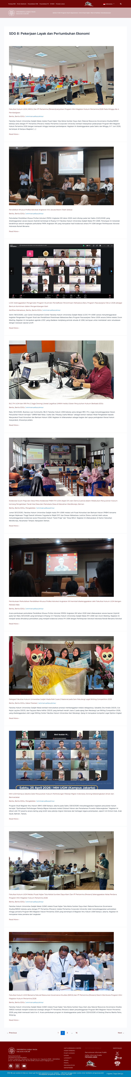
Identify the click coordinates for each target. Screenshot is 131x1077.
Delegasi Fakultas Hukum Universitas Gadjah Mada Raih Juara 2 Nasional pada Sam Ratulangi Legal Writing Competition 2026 (60, 699)
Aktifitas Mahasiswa (17, 310)
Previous (12, 1033)
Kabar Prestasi (31, 703)
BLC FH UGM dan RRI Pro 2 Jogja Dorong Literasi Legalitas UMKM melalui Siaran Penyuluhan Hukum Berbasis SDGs (56, 404)
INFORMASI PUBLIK (93, 1048)
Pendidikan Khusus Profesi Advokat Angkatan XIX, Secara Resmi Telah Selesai (40, 210)
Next (121, 1033)
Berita (11, 116)
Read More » (14, 134)
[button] (120, 4)
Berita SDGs (20, 116)
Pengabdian (30, 508)
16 (76, 1033)
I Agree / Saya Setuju (114, 1074)
